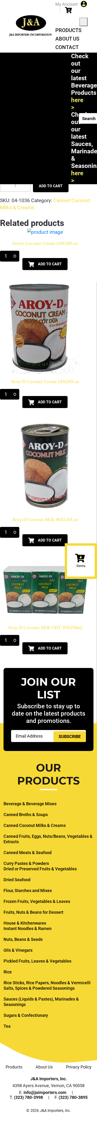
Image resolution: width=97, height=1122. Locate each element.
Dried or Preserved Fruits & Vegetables (40, 868)
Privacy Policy (79, 1066)
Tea (7, 1026)
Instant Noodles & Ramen (28, 928)
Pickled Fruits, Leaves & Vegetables (37, 961)
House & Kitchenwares (25, 923)
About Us (67, 39)
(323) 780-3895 (73, 1097)
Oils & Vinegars (18, 950)
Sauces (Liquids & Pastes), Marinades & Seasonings (41, 1002)
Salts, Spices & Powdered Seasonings (39, 988)
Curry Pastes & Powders (26, 863)
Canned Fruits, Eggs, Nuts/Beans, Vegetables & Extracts (48, 839)
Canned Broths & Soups (26, 814)
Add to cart (51, 186)
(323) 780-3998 (28, 1097)
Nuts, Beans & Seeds (23, 939)
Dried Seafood (17, 879)
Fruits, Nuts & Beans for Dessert (33, 912)
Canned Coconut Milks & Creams (35, 825)
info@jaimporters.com (45, 1092)
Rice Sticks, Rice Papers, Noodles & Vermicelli (47, 982)
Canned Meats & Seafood (28, 852)
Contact (67, 47)
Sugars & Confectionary (26, 1015)
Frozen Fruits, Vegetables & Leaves (37, 901)
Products (68, 30)
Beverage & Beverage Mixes (30, 803)
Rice (8, 971)
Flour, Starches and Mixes (28, 890)
